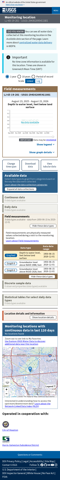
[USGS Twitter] (38, 465)
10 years (26, 76)
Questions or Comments (30, 454)
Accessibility (36, 461)
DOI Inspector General (13, 473)
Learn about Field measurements (22, 240)
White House (33, 473)
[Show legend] (54, 386)
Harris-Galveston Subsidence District (20, 445)
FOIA (4, 476)
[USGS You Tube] (52, 465)
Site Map (49, 461)
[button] (30, 369)
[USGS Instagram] (56, 465)
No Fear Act (48, 473)
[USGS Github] (45, 465)
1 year (13, 76)
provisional (51, 140)
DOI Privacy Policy (11, 461)
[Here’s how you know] (30, 3)
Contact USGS (9, 465)
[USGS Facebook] (42, 465)
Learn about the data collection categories (26, 184)
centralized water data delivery (35, 42)
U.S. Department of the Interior (18, 469)
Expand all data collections (20, 189)
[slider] (53, 137)
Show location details (43, 317)
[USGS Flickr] (49, 465)
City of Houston (10, 430)
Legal (25, 461)
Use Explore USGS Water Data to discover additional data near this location (25, 342)
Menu (56, 10)
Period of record (44, 76)
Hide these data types (43, 225)
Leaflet (14, 396)
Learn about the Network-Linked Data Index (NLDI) (28, 405)
